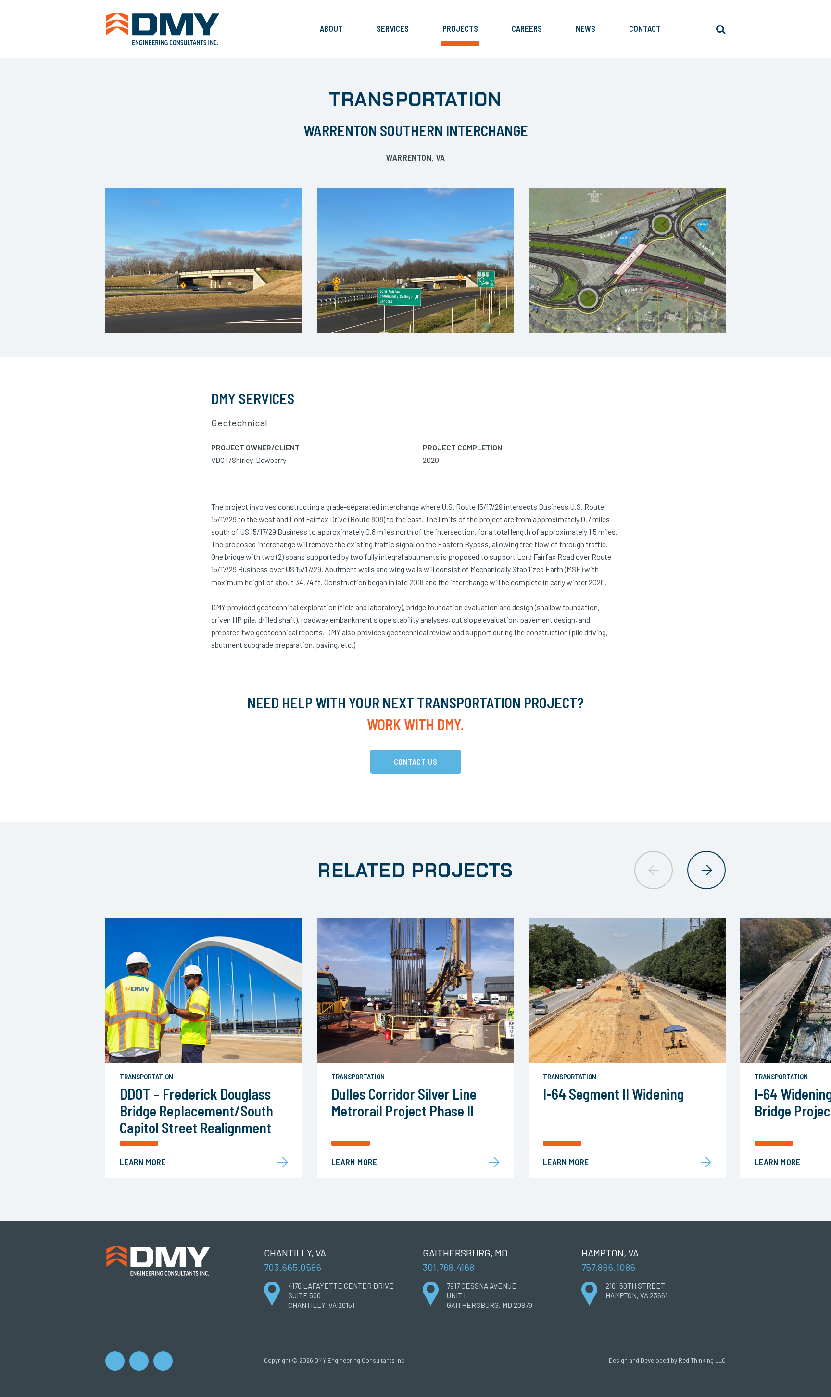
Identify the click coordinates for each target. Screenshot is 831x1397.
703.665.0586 (292, 1267)
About (331, 28)
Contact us (416, 761)
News (585, 28)
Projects (460, 28)
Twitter (163, 1361)
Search (720, 29)
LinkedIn (115, 1361)
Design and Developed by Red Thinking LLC (667, 1360)
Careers (527, 28)
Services (393, 28)
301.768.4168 (448, 1267)
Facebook (139, 1361)
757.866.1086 (608, 1267)
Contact (645, 28)
